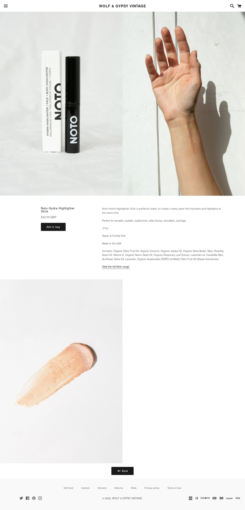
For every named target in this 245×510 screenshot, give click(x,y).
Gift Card (68, 487)
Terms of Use (174, 487)
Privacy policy (151, 487)
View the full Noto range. (116, 266)
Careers (85, 487)
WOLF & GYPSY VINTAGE (122, 6)
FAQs (133, 487)
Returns (119, 487)
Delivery (102, 487)
